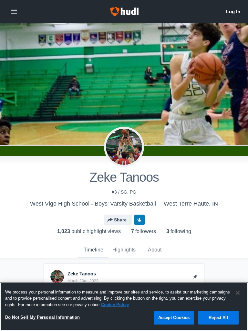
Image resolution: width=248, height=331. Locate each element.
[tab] (93, 250)
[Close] (238, 293)
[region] (124, 307)
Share (120, 219)
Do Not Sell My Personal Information (42, 317)
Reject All (218, 317)
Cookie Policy (115, 304)
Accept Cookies (174, 317)
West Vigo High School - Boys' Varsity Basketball (93, 203)
